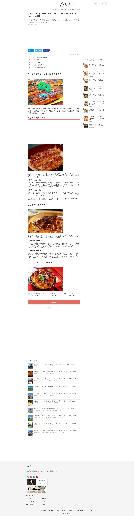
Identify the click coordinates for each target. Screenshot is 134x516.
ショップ (44, 504)
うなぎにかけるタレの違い (36, 62)
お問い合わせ (69, 510)
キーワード (50, 510)
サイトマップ (44, 510)
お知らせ (63, 510)
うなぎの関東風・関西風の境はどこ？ (39, 64)
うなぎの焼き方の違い (35, 61)
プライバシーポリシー (78, 510)
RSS (92, 510)
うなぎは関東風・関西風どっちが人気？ (39, 66)
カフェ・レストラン (31, 501)
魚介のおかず (39, 9)
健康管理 (44, 498)
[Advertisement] (54, 37)
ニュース (44, 501)
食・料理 (33, 9)
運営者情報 (57, 510)
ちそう (27, 9)
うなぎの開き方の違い (35, 59)
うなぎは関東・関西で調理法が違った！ (39, 67)
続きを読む (53, 302)
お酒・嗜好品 (29, 504)
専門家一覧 (87, 510)
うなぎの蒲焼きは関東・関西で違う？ (39, 57)
